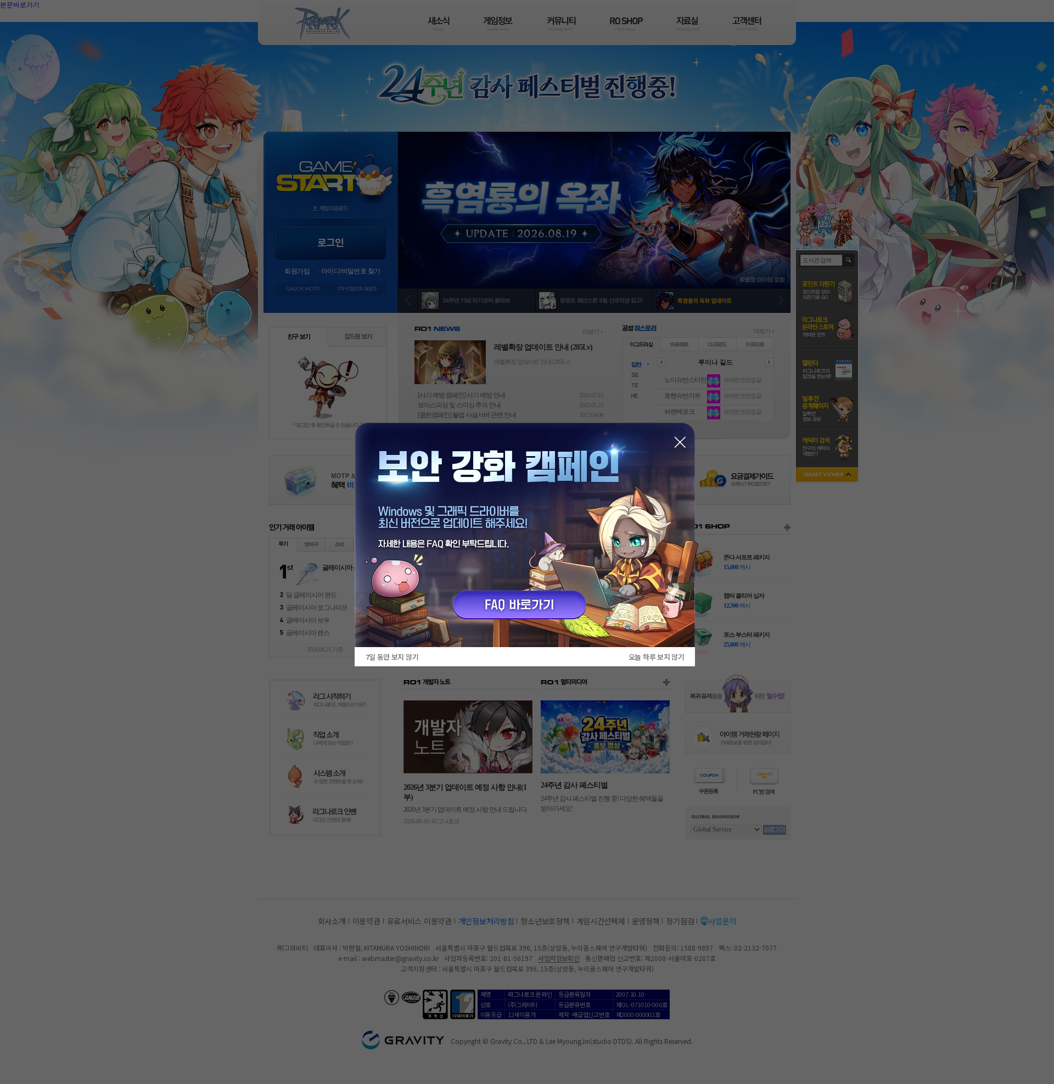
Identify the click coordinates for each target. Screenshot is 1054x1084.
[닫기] (680, 442)
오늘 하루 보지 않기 (656, 657)
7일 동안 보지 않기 (392, 657)
